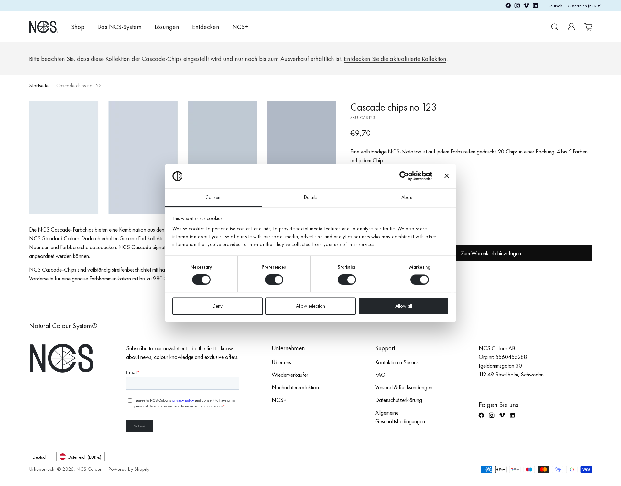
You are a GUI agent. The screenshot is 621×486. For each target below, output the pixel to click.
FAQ (380, 374)
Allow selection (310, 306)
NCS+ (279, 400)
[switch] (274, 280)
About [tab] (407, 197)
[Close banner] (446, 176)
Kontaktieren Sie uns (397, 362)
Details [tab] (310, 197)
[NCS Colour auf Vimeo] (526, 6)
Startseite (39, 85)
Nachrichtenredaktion (295, 387)
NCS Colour (89, 469)
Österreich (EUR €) (585, 6)
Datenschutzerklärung (398, 400)
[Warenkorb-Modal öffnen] (588, 27)
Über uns (281, 362)
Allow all (403, 306)
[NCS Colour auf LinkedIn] (535, 6)
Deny (218, 306)
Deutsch (555, 6)
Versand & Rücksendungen (403, 387)
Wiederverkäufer (290, 374)
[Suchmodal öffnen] (555, 27)
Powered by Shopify (128, 469)
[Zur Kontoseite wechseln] (571, 27)
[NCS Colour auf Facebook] (508, 6)
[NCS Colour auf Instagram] (517, 6)
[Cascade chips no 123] (182, 157)
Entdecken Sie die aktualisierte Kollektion (395, 59)
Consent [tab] (213, 197)
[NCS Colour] (43, 26)
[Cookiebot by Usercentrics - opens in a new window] (404, 176)
